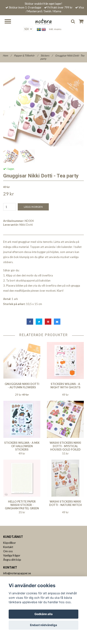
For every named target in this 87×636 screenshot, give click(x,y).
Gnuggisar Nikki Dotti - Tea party (62, 57)
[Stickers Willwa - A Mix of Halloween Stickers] (22, 419)
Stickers (47, 55)
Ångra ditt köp (12, 559)
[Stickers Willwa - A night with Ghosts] (65, 360)
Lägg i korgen (33, 206)
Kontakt (8, 547)
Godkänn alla (43, 614)
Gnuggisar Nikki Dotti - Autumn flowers (22, 385)
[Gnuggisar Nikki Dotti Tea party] (43, 107)
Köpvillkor (9, 542)
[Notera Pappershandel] (43, 21)
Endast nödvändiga (43, 625)
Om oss (8, 551)
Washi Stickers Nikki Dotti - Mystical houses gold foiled (65, 446)
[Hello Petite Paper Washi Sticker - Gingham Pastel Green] (22, 478)
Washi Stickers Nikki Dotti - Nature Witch (65, 503)
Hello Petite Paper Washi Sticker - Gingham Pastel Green (22, 505)
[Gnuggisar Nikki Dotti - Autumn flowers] (22, 360)
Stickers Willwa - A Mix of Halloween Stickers (21, 446)
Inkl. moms (55, 29)
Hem (7, 55)
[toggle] (10, 22)
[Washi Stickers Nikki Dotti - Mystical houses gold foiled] (65, 419)
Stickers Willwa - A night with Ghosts (65, 385)
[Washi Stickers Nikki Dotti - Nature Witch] (65, 478)
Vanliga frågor (11, 555)
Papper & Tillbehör (26, 55)
